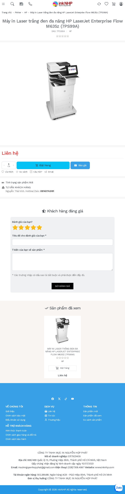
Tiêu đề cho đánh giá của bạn (28, 235)
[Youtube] (72, 399)
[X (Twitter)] (59, 399)
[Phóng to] (62, 91)
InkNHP (61, 489)
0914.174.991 (47, 191)
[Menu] (4, 4)
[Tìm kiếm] (13, 4)
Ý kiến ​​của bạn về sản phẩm (27, 249)
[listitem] (62, 91)
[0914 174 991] (30, 4)
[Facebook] (52, 399)
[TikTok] (65, 399)
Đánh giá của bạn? (22, 221)
